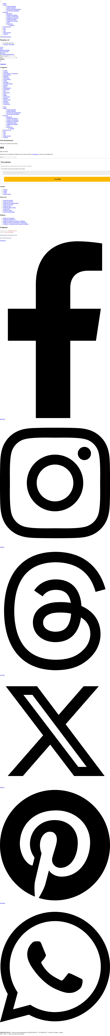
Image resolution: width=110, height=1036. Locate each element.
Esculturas (5, 82)
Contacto (5, 34)
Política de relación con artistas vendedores (14, 221)
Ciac (4, 31)
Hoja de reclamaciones (9, 212)
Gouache (5, 85)
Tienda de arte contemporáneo (11, 203)
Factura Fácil (6, 209)
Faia (4, 28)
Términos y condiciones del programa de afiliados (16, 224)
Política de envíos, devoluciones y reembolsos (14, 222)
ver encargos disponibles (12, 10)
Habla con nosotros (8, 201)
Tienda (5, 5)
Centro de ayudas (7, 210)
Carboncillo (6, 78)
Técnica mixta (6, 99)
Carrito (5, 192)
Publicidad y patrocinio (12, 18)
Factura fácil (9, 24)
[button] (1, 47)
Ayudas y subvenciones (12, 16)
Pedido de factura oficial (9, 207)
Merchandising (7, 88)
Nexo (4, 29)
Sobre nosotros (7, 32)
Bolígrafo (5, 76)
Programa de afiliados (11, 15)
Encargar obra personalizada (13, 9)
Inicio (4, 3)
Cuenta (5, 191)
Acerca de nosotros (8, 200)
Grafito (5, 80)
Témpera (5, 101)
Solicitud (12, 25)
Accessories (6, 89)
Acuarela (5, 72)
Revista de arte (7, 26)
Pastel (4, 94)
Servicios (5, 12)
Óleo (4, 91)
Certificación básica (11, 19)
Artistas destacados (11, 6)
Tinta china (6, 102)
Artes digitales (6, 75)
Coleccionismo (7, 79)
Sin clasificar (6, 92)
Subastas (5, 98)
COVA (8, 22)
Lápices (5, 86)
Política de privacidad (8, 218)
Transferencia (6, 104)
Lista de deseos (7, 194)
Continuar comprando (8, 44)
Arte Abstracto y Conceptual (10, 73)
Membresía (9, 13)
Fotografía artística (8, 83)
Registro (5, 189)
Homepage (35, 154)
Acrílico (5, 70)
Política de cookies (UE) (9, 219)
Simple (5, 95)
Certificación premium (12, 21)
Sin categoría (6, 96)
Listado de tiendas (11, 7)
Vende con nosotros (8, 204)
